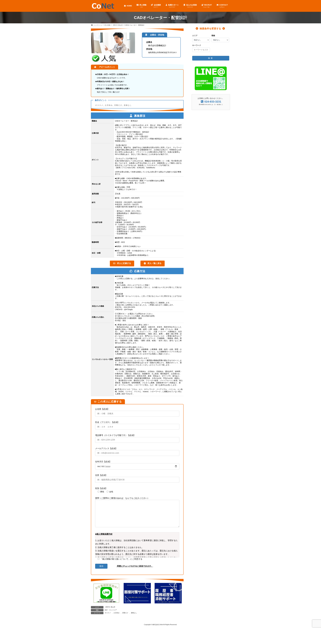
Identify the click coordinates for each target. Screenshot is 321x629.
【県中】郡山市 (110, 607)
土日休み (109, 105)
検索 (210, 58)
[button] (122, 263)
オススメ (99, 105)
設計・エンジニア (111, 610)
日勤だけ (118, 105)
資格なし (128, 105)
